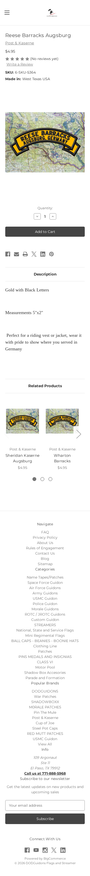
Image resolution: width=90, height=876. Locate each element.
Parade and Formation (45, 678)
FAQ (45, 532)
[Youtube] (36, 850)
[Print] (25, 254)
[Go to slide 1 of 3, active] (34, 479)
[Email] (16, 254)
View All (45, 744)
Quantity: (45, 208)
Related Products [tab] (45, 385)
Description (45, 274)
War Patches (45, 696)
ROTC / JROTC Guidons (45, 614)
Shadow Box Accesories (45, 672)
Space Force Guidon (45, 582)
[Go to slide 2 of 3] (42, 479)
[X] (34, 254)
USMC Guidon (45, 598)
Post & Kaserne (45, 717)
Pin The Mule (45, 712)
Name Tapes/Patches (45, 577)
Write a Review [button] (19, 64)
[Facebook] (7, 254)
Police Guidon (45, 603)
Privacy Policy (45, 537)
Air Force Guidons (45, 588)
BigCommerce (55, 858)
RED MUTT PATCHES (45, 733)
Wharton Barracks (62, 458)
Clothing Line (45, 646)
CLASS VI (45, 662)
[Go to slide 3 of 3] (50, 479)
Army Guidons (45, 593)
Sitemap (45, 564)
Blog (45, 558)
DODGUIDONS (45, 691)
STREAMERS (45, 625)
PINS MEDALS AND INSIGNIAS (45, 656)
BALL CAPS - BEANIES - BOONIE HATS (45, 641)
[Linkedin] (42, 254)
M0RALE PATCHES (45, 707)
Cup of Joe (45, 723)
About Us (45, 542)
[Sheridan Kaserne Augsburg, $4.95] (22, 421)
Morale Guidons (45, 609)
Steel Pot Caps (45, 728)
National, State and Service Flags (45, 630)
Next (79, 433)
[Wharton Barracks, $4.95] (62, 421)
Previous (7, 433)
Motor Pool (45, 667)
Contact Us (45, 553)
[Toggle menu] (7, 13)
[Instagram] (45, 850)
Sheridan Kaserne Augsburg (23, 458)
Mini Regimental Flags (45, 635)
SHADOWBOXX (45, 702)
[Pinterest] (51, 254)
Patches (45, 651)
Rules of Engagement (45, 548)
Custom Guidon (45, 619)
